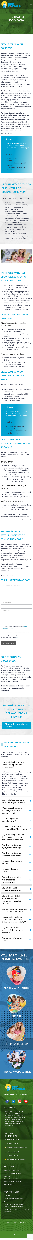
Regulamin (7, 1195)
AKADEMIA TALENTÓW (12, 1170)
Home (2, 36)
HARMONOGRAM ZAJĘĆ (12, 1173)
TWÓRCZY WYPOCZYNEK (12, 1182)
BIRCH (18, 1234)
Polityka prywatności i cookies (13, 1198)
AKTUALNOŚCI (9, 1184)
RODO (17, 637)
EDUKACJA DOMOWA (11, 1179)
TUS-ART (7, 1176)
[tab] (16, 778)
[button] (16, 725)
